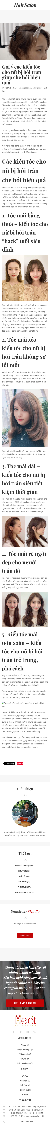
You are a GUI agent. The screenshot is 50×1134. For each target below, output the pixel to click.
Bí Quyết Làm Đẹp (22, 866)
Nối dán (25, 1094)
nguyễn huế (10, 88)
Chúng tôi (25, 1045)
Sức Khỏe (23, 882)
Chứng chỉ (25, 1059)
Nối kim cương (25, 1090)
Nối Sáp (25, 1076)
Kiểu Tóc (22, 871)
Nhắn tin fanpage (25, 1050)
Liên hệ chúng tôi (25, 1063)
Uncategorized (22, 892)
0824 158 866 (27, 1122)
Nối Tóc (22, 876)
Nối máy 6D (25, 1081)
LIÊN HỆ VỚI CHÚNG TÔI (25, 1003)
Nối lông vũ (25, 1085)
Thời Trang (23, 887)
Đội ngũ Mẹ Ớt (25, 1054)
